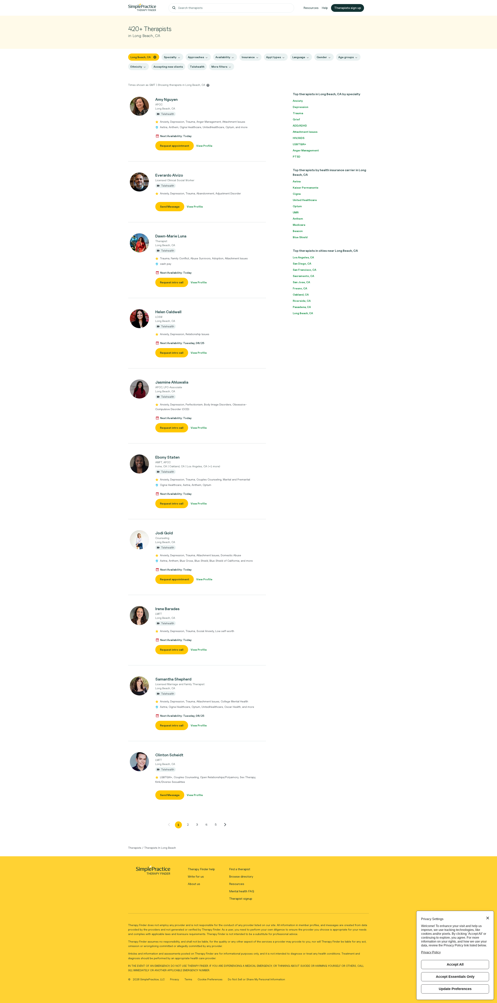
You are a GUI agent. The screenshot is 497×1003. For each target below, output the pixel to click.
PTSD (296, 156)
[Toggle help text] (208, 85)
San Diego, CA (302, 263)
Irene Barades (167, 608)
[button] (197, 123)
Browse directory (241, 876)
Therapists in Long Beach (160, 847)
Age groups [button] (346, 57)
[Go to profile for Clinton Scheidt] (139, 761)
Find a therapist (239, 869)
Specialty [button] (170, 57)
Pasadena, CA (302, 307)
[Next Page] (225, 824)
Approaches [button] (196, 57)
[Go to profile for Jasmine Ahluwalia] (139, 389)
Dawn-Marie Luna (170, 236)
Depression (300, 107)
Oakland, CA (301, 294)
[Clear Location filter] (155, 57)
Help (325, 8)
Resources (311, 8)
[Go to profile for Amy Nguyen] (139, 106)
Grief (296, 119)
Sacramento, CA (303, 276)
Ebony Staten (167, 457)
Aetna (297, 181)
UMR (296, 212)
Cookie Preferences (210, 979)
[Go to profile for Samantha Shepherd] (139, 686)
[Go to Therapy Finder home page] (142, 8)
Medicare (299, 224)
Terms (188, 979)
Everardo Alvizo (169, 175)
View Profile (204, 145)
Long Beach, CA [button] (140, 57)
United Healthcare (305, 200)
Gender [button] (322, 57)
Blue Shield (300, 237)
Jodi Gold (164, 533)
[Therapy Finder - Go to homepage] (153, 871)
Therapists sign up (347, 8)
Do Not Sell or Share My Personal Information (256, 979)
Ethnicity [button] (136, 66)
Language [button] (298, 57)
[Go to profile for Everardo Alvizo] (139, 182)
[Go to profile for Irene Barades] (139, 615)
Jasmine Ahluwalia (171, 382)
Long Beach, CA (303, 313)
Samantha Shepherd (173, 679)
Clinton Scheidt (169, 755)
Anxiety (298, 100)
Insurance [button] (248, 57)
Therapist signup (240, 898)
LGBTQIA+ (299, 144)
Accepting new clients (168, 66)
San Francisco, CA (304, 269)
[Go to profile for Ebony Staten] (139, 464)
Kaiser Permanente (305, 187)
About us (194, 884)
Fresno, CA (300, 288)
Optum (297, 206)
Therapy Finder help (201, 869)
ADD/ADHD (300, 125)
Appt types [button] (273, 57)
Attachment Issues (305, 131)
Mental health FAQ (241, 891)
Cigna (297, 193)
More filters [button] (219, 66)
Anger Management (306, 150)
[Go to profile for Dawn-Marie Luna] (139, 243)
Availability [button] (222, 57)
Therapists (134, 847)
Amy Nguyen (166, 99)
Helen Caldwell (168, 312)
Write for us (196, 876)
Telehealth (197, 66)
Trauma (298, 113)
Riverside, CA (302, 300)
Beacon (298, 231)
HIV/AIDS (298, 138)
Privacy (175, 979)
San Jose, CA (301, 282)
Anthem (298, 218)
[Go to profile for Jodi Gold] (139, 539)
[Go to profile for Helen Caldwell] (139, 318)
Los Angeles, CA (303, 257)
